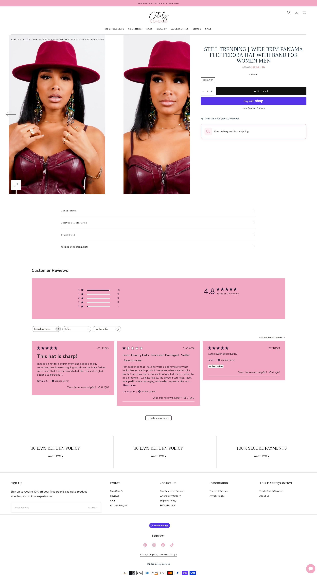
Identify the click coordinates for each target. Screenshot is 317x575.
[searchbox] (43, 329)
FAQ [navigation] (112, 500)
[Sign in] (297, 12)
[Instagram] (154, 545)
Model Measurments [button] (75, 246)
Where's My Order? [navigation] (170, 496)
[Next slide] (179, 114)
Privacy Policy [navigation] (217, 496)
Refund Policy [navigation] (167, 505)
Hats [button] (149, 29)
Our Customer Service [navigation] (172, 491)
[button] (289, 12)
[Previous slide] (10, 114)
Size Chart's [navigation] (116, 491)
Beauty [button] (162, 29)
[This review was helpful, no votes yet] (99, 387)
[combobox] (76, 329)
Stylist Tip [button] (68, 234)
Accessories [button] (180, 29)
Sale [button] (208, 29)
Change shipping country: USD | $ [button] (158, 554)
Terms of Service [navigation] (219, 491)
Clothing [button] (135, 29)
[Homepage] (158, 17)
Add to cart (261, 91)
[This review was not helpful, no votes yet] (105, 387)
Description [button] (69, 210)
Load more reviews (159, 418)
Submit (92, 507)
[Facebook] (163, 545)
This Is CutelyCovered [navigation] (271, 491)
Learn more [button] (55, 456)
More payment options (254, 108)
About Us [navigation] (264, 496)
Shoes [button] (197, 29)
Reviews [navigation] (114, 496)
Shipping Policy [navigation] (168, 500)
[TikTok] (172, 545)
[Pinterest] (145, 545)
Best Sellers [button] (114, 29)
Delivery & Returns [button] (74, 222)
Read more (129, 385)
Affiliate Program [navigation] (119, 505)
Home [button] (14, 39)
